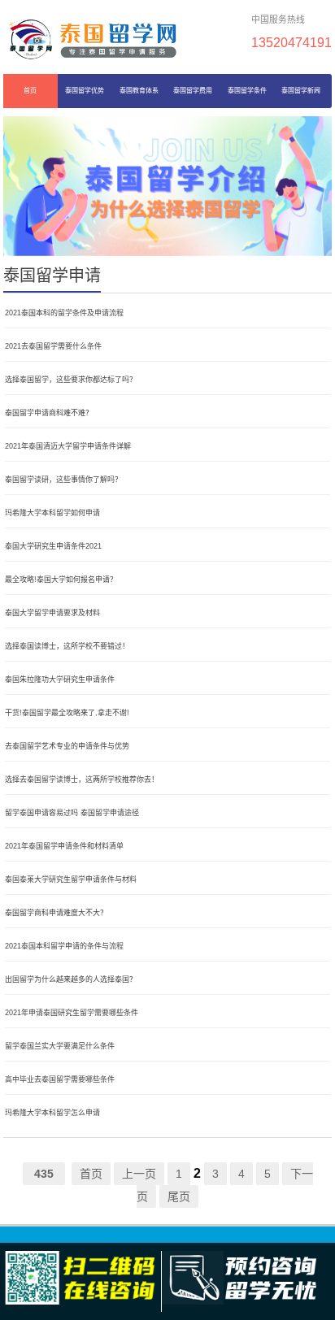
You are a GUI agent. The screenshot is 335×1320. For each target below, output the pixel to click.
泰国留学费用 (192, 90)
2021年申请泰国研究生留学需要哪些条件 (71, 1013)
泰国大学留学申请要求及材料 (52, 613)
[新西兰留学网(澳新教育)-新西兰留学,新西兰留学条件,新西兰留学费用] (92, 39)
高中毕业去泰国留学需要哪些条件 (60, 1079)
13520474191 (291, 42)
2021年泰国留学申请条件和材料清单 (64, 846)
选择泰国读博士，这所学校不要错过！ (67, 646)
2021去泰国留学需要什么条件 (53, 346)
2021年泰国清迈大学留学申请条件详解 (68, 446)
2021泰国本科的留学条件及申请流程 (64, 313)
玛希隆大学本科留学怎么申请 (52, 1113)
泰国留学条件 (247, 90)
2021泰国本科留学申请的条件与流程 (64, 946)
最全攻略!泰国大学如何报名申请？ (61, 579)
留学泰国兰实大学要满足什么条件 (60, 1046)
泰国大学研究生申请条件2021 (53, 546)
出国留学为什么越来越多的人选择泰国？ (71, 979)
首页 (30, 90)
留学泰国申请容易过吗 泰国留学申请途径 (72, 813)
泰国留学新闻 (300, 90)
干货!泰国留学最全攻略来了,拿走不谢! (67, 713)
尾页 (179, 1196)
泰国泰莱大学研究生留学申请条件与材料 (71, 879)
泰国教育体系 (139, 90)
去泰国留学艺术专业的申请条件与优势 (67, 746)
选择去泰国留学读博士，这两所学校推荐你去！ (82, 779)
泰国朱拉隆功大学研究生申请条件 (60, 679)
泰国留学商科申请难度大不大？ (56, 913)
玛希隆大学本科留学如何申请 (52, 513)
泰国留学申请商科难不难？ (49, 413)
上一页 (139, 1173)
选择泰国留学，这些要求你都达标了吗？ (71, 380)
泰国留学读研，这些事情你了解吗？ (63, 479)
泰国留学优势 (84, 90)
